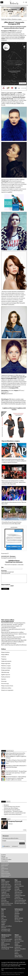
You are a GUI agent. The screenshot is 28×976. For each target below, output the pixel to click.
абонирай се (7, 846)
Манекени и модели (17, 19)
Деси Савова (4, 403)
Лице (2, 910)
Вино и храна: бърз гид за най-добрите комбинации (14, 644)
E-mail (4, 840)
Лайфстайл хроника (6, 661)
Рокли (2, 867)
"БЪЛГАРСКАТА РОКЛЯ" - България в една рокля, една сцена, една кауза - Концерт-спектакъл (16, 772)
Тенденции (3, 659)
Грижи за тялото (5, 676)
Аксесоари (4, 681)
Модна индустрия (5, 663)
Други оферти (18, 955)
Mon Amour (17, 919)
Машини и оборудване (20, 948)
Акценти (3, 750)
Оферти (3, 801)
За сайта (3, 854)
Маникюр (3, 916)
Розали (11, 972)
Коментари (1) (4, 392)
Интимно (3, 927)
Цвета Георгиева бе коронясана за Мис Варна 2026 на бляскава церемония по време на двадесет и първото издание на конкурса (14, 461)
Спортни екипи (5, 876)
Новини (9, 19)
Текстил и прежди (19, 941)
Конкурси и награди (6, 667)
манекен (18, 399)
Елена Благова (11, 403)
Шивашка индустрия (20, 895)
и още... (25, 829)
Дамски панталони (6, 875)
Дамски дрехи (4, 865)
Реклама (3, 856)
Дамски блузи (4, 868)
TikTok (15, 968)
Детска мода (18, 884)
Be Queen (17, 916)
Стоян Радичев (18, 921)
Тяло (2, 918)
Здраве (3, 924)
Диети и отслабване (6, 926)
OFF (9, 573)
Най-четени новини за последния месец (7, 620)
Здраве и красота (5, 674)
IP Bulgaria (21, 972)
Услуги (16, 952)
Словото (15, 972)
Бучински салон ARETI (6, 939)
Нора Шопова (16, 400)
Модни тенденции (19, 886)
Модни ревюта (5, 654)
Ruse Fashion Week (5, 930)
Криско (24, 403)
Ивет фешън (12, 399)
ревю (2, 400)
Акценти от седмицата (7, 690)
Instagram (20, 968)
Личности (4, 819)
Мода (7, 750)
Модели (8, 819)
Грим (2, 913)
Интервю (17, 889)
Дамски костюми (5, 873)
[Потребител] (26, 2)
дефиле (20, 403)
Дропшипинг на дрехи (20, 901)
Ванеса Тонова (21, 402)
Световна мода (5, 672)
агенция (10, 400)
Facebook (11, 968)
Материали (17, 950)
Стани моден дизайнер (20, 900)
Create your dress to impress (7, 974)
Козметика (4, 919)
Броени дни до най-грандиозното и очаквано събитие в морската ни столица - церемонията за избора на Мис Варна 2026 (14, 482)
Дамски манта (4, 871)
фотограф (15, 402)
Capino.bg (17, 974)
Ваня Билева (9, 402)
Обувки (16, 944)
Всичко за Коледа (19, 898)
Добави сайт (4, 857)
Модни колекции (5, 652)
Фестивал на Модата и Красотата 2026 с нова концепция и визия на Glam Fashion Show (16, 761)
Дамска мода (18, 881)
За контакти (4, 861)
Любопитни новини (6, 688)
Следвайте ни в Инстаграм (9, 408)
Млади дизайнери (5, 670)
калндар (6, 400)
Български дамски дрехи (21, 903)
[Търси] (24, 2)
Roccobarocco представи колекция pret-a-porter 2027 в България (16, 766)
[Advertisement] (14, 604)
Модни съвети (18, 890)
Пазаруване (17, 897)
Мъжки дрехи (18, 937)
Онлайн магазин (5, 863)
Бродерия (6, 805)
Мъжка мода (18, 882)
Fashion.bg (3, 19)
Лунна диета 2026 (5, 929)
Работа (17, 953)
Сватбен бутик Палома (7, 947)
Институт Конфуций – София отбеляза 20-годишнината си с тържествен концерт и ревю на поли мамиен (16, 778)
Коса (2, 911)
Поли (2, 870)
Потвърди (22, 843)
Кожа (2, 915)
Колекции (11, 750)
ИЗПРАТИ (5, 588)
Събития (3, 656)
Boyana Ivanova (9, 393)
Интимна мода (5, 683)
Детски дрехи (18, 939)
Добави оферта (19, 956)
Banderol (17, 915)
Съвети (3, 922)
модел (22, 399)
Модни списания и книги (7, 685)
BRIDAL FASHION (19, 918)
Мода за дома (18, 893)
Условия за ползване (6, 859)
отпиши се (15, 846)
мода (16, 403)
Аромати (3, 679)
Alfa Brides (17, 913)
